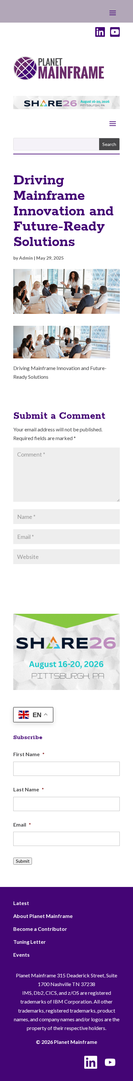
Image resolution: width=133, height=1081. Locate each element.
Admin (26, 258)
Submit (22, 861)
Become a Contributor (40, 929)
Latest (21, 903)
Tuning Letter (29, 942)
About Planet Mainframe (43, 916)
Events (21, 955)
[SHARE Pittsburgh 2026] (66, 107)
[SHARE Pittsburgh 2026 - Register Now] (66, 688)
